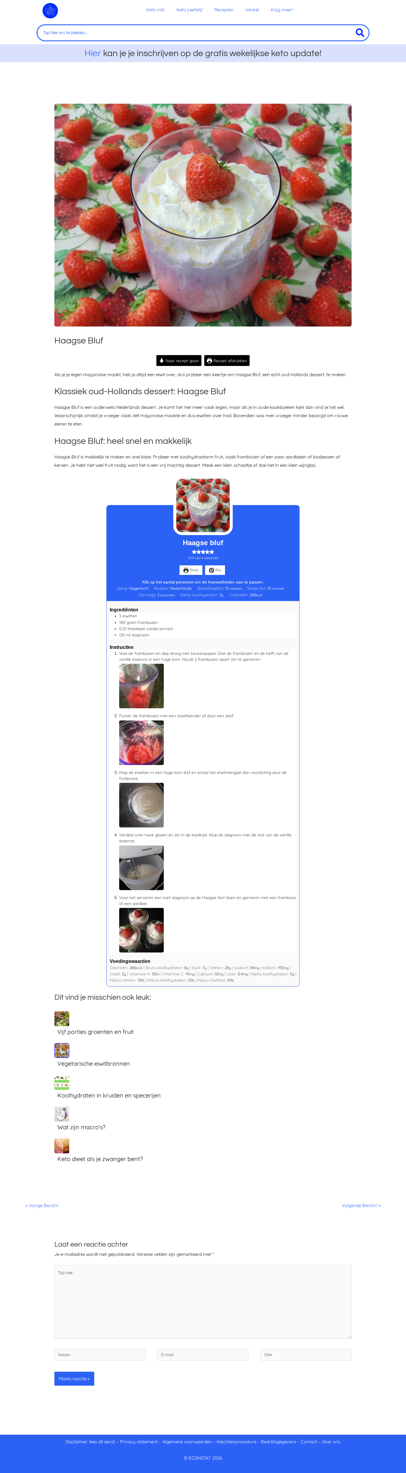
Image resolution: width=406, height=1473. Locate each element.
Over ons (331, 1441)
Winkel (252, 9)
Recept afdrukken (229, 360)
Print (194, 570)
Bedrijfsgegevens (279, 1441)
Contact (309, 1441)
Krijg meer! (282, 9)
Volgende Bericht (361, 1205)
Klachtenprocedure (236, 1441)
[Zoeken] (360, 32)
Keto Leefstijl (189, 9)
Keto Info (155, 9)
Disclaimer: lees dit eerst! (90, 1441)
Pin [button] (217, 570)
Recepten (224, 9)
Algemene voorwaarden (187, 1441)
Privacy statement (139, 1441)
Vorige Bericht (41, 1205)
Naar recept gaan (181, 360)
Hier (92, 53)
